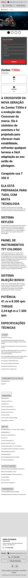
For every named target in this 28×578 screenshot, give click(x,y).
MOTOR (5, 427)
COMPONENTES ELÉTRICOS (12, 378)
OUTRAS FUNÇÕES (9, 466)
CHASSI (4, 335)
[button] (8, 32)
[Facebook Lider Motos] (12, 566)
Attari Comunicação (22, 575)
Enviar (14, 62)
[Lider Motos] (14, 2)
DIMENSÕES (6, 396)
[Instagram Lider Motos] (16, 566)
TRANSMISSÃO (7, 489)
